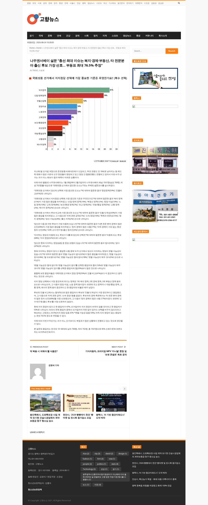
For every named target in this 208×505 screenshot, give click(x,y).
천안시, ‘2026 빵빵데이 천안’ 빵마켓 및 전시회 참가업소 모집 (78, 416)
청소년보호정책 (35, 489)
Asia (86, 453)
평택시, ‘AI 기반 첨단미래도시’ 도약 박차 (149, 472)
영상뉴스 (91, 3)
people (87, 464)
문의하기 (129, 3)
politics (101, 464)
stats (114, 464)
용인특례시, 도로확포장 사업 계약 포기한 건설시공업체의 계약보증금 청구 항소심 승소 (45, 417)
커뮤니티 (149, 35)
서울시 (72, 3)
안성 (78, 3)
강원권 (154, 3)
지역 (105, 35)
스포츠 (99, 3)
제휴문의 (138, 3)
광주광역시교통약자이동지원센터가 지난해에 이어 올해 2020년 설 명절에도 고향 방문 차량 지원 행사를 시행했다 (104, 477)
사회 (39, 3)
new (112, 458)
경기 (32, 35)
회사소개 (163, 35)
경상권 (161, 3)
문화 (50, 3)
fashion (87, 458)
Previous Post (40, 346)
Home (32, 48)
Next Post (117, 346)
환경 (61, 3)
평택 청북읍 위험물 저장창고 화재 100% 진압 (151, 485)
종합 (29, 3)
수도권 (146, 3)
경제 (45, 3)
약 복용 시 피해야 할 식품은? (44, 351)
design (122, 453)
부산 (105, 3)
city (97, 453)
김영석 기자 (54, 365)
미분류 (41, 70)
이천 (98, 484)
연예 (66, 3)
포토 (34, 3)
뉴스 (86, 484)
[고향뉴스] (43, 18)
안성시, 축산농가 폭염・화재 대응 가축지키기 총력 (154, 479)
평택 (84, 3)
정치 (55, 3)
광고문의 (121, 3)
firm (100, 458)
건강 (68, 35)
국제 (41, 35)
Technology (89, 469)
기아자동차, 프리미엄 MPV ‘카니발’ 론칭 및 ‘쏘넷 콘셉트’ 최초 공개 (106, 353)
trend (39, 48)
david (109, 453)
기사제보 (112, 3)
